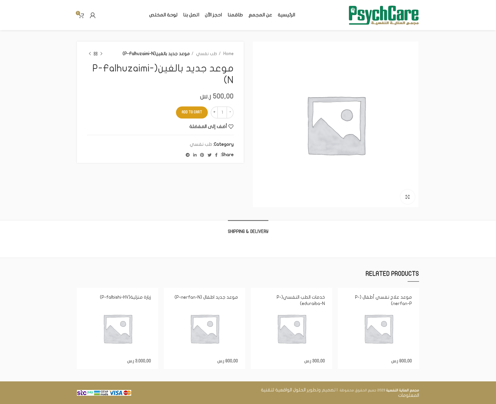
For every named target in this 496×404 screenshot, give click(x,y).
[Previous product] (101, 54)
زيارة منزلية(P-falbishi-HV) (125, 297)
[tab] (248, 229)
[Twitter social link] (209, 155)
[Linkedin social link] (194, 155)
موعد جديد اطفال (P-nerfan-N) (206, 297)
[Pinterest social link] (202, 155)
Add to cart (192, 112)
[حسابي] (92, 15)
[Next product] (90, 54)
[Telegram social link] (187, 155)
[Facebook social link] (216, 155)
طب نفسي (206, 53)
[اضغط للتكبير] (407, 197)
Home (228, 53)
